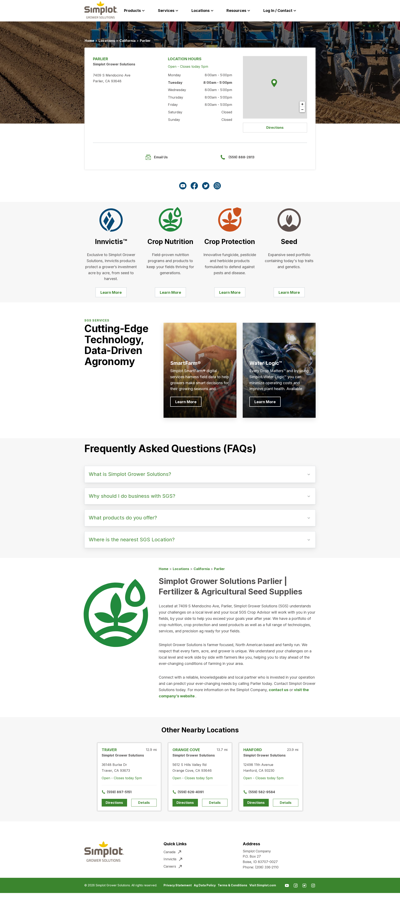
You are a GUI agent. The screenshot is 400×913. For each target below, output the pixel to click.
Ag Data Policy (205, 885)
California (127, 41)
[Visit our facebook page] (194, 185)
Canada (169, 852)
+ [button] (302, 104)
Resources (236, 10)
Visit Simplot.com (262, 885)
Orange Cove (186, 750)
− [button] (302, 109)
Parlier (145, 41)
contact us (278, 690)
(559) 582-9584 (259, 792)
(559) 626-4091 (188, 792)
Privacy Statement (178, 885)
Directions (275, 127)
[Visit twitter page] (205, 185)
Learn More (111, 292)
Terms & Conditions (232, 885)
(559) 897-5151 (117, 792)
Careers (170, 866)
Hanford (252, 750)
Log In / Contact (277, 10)
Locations (200, 10)
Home (89, 41)
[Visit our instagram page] (217, 185)
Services (166, 10)
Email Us (161, 157)
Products (132, 10)
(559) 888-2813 (241, 157)
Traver (109, 750)
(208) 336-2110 (267, 867)
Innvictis (170, 859)
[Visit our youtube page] (182, 185)
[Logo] (101, 10)
